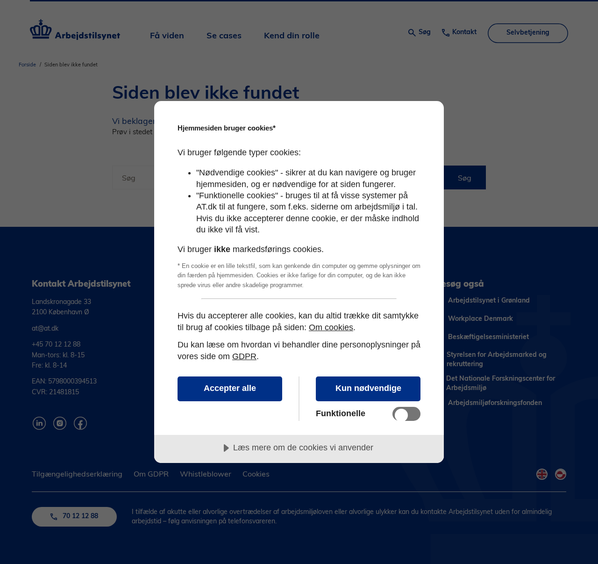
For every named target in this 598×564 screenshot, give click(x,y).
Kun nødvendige (368, 388)
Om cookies (331, 327)
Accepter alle (230, 388)
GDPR (244, 356)
